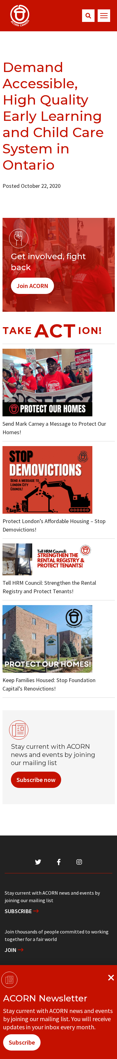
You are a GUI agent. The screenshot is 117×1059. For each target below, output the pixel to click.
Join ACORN (32, 286)
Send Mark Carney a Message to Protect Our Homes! (54, 428)
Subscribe (19, 911)
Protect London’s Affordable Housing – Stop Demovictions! (53, 525)
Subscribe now (36, 780)
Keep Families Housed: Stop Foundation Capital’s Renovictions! (48, 684)
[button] (88, 15)
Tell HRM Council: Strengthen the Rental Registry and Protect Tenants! (49, 587)
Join (11, 950)
